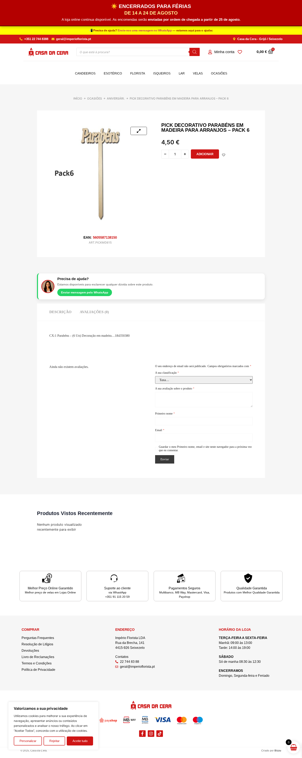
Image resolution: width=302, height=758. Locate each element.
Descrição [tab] (60, 312)
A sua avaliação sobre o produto (174, 388)
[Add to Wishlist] (223, 155)
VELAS (198, 73)
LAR (182, 73)
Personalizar (28, 741)
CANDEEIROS (85, 73)
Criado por (271, 750)
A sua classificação (167, 372)
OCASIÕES (219, 73)
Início (77, 98)
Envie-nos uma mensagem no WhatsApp (145, 30)
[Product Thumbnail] (138, 131)
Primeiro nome (165, 413)
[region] (53, 726)
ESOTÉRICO (113, 73)
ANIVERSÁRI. (116, 98)
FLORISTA (137, 73)
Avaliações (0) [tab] (94, 312)
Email (159, 430)
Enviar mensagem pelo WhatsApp (84, 292)
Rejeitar (54, 741)
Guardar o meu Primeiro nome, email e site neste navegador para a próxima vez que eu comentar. (205, 448)
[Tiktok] (159, 733)
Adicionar (204, 154)
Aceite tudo (80, 741)
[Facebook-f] (142, 733)
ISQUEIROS (162, 73)
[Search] (194, 52)
